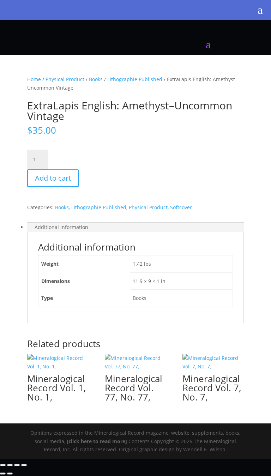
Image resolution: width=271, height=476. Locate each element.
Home (34, 79)
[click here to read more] (97, 441)
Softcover (181, 207)
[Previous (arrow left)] (3, 473)
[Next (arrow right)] (10, 473)
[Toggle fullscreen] (10, 465)
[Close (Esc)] (24, 465)
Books (96, 79)
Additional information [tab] (61, 227)
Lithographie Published (134, 79)
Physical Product (65, 79)
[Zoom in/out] (3, 465)
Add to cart (53, 178)
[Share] (17, 465)
